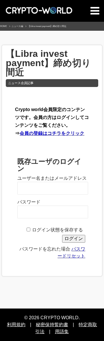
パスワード (28, 201)
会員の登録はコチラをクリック (52, 133)
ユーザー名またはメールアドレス (52, 178)
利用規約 (16, 324)
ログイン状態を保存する (57, 229)
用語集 (62, 331)
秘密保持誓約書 (52, 324)
